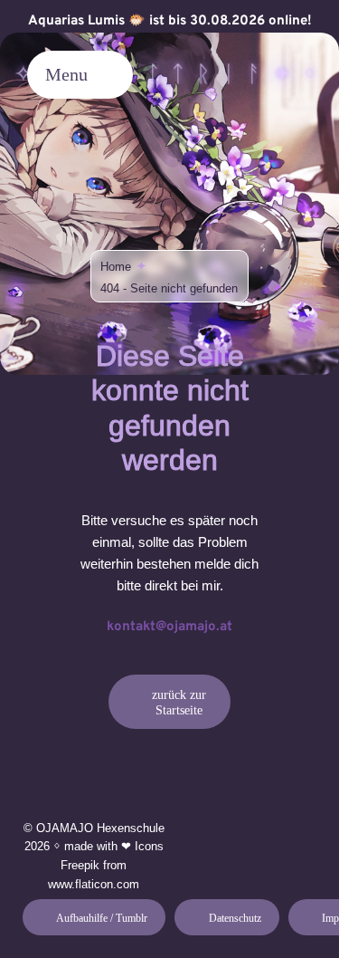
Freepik (80, 865)
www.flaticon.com (93, 884)
